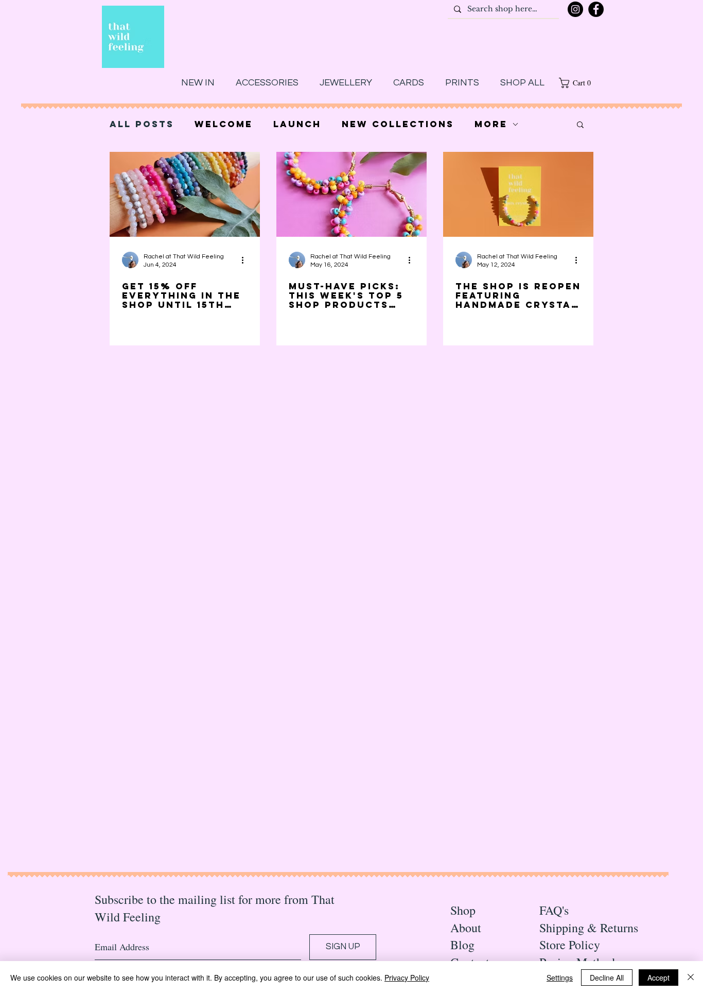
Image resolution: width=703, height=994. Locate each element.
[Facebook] (596, 9)
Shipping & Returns (588, 927)
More (490, 124)
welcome (224, 124)
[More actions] (246, 260)
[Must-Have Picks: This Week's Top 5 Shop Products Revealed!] (351, 194)
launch (297, 124)
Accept (658, 977)
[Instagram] (575, 9)
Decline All (607, 977)
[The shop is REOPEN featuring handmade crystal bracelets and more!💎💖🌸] (518, 194)
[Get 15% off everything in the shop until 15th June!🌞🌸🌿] (185, 194)
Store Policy (569, 944)
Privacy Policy (406, 977)
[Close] (690, 977)
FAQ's (554, 910)
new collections (398, 124)
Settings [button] (560, 977)
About (465, 927)
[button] (578, 83)
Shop (463, 910)
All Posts (142, 124)
